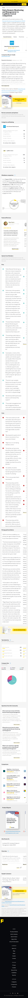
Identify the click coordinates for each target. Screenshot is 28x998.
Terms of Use (14, 970)
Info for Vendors (14, 934)
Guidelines (14, 972)
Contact (14, 958)
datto (18, 867)
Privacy (14, 965)
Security (14, 975)
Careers (14, 956)
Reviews (15, 36)
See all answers (17, 724)
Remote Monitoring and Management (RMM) (13, 21)
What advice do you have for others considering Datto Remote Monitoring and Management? (11, 729)
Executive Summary (7, 36)
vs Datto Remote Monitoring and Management (13, 770)
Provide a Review (14, 931)
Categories (14, 981)
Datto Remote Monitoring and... (12, 46)
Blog (14, 951)
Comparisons (14, 984)
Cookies (14, 967)
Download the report (6, 56)
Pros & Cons (21, 36)
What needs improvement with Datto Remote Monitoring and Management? (11, 711)
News (14, 953)
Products (14, 986)
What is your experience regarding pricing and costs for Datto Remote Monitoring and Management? (10, 747)
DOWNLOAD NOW (19, 891)
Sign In (24, 4)
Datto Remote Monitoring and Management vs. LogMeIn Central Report (13, 90)
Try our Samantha (14, 1)
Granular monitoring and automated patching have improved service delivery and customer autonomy (11, 233)
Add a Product (14, 936)
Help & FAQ (14, 939)
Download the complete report (19, 100)
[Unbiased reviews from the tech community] (4, 4)
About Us (14, 948)
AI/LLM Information (14, 941)
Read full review (15, 248)
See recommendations (19, 629)
